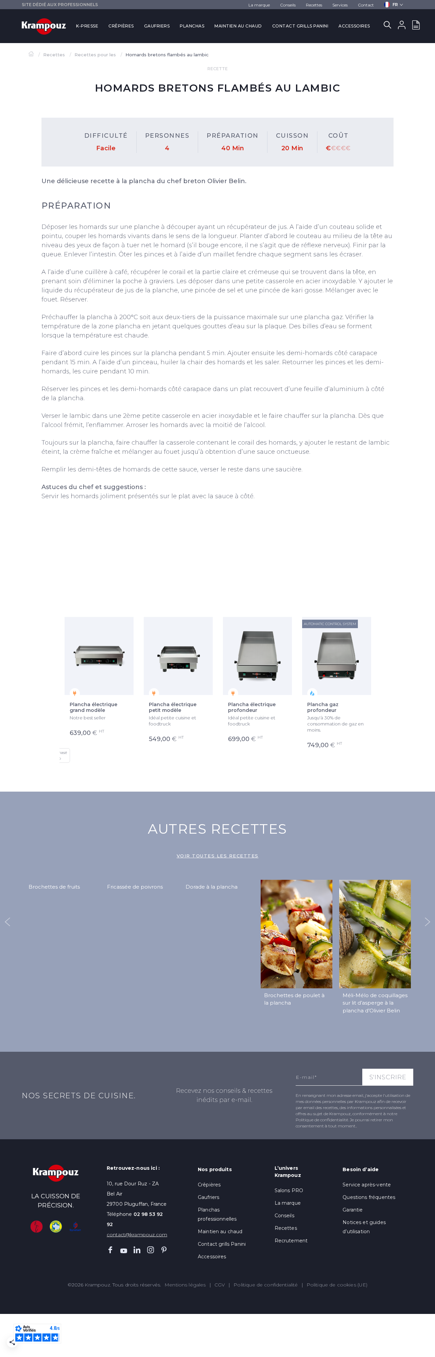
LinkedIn (137, 1249)
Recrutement (291, 1241)
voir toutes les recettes (218, 855)
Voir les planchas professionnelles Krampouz (290, 590)
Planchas (192, 25)
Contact (366, 4)
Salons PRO (289, 1190)
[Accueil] (32, 54)
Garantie (353, 1210)
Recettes (314, 4)
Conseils (288, 4)
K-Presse (87, 25)
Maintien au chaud (238, 25)
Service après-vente (367, 1185)
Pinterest (163, 1249)
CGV (219, 1285)
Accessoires (354, 25)
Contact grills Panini (300, 25)
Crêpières (121, 25)
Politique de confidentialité (265, 1285)
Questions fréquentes (369, 1197)
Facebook (110, 1249)
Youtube (123, 1249)
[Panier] (416, 26)
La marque (259, 4)
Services (340, 4)
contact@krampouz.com (137, 1235)
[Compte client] (401, 26)
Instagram (150, 1249)
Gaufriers (157, 25)
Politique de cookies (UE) (337, 1285)
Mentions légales (185, 1285)
